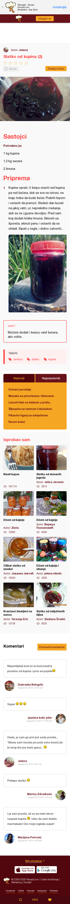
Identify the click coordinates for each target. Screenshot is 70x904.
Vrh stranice (33, 861)
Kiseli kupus (18, 467)
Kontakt (27, 882)
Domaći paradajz (19, 389)
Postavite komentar (52, 647)
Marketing (16, 882)
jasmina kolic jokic (40, 717)
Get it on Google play (47, 869)
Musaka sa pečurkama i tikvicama (31, 395)
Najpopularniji (51, 378)
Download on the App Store (25, 869)
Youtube (30, 891)
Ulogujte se (44, 18)
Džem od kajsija (51, 512)
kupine (52, 359)
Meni (35, 899)
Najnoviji (19, 378)
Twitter (21, 891)
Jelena (23, 49)
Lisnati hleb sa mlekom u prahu (29, 402)
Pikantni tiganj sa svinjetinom (28, 415)
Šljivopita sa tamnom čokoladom (30, 408)
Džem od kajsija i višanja (51, 558)
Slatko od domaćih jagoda (51, 467)
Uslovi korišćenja (49, 879)
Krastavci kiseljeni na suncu (18, 604)
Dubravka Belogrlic (30, 684)
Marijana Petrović (30, 837)
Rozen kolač (16, 421)
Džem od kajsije (18, 512)
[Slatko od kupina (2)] (37, 273)
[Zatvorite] (3, 7)
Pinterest (54, 891)
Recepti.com (6, 881)
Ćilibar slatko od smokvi (18, 558)
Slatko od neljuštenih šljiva (51, 604)
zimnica (17, 359)
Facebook (10, 891)
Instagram (42, 891)
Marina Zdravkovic (39, 794)
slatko (35, 359)
